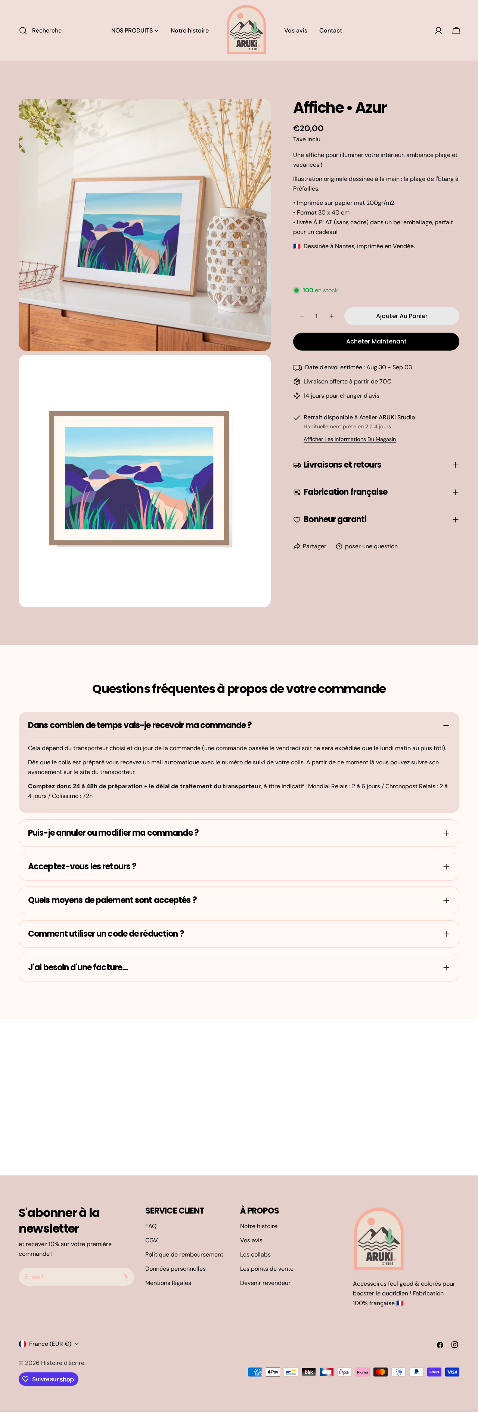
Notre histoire (258, 1226)
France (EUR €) (50, 1344)
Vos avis (251, 1240)
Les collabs (255, 1254)
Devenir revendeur (265, 1283)
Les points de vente (267, 1269)
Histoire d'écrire (62, 1363)
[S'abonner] (125, 1277)
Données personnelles (175, 1269)
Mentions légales (168, 1283)
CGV (151, 1240)
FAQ (150, 1226)
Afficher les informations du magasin (350, 439)
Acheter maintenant (376, 341)
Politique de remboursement (184, 1254)
